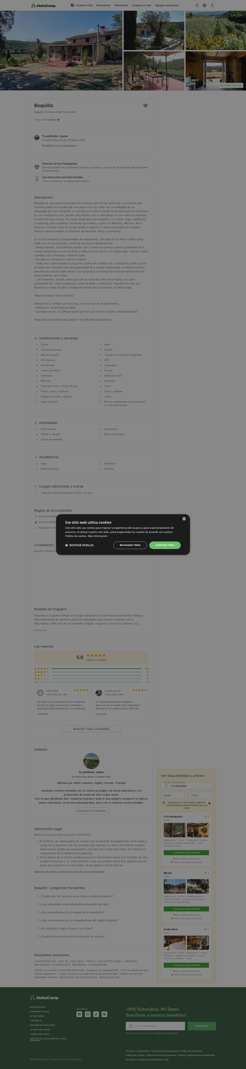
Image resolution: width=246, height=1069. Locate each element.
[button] (79, 545)
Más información (97, 536)
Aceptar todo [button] (165, 545)
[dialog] (123, 534)
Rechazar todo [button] (130, 545)
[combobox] (184, 518)
